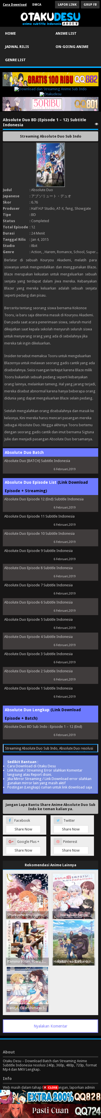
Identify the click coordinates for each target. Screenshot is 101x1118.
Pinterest (71, 845)
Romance (64, 252)
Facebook (22, 824)
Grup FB (90, 4)
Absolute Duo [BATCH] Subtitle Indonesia (37, 461)
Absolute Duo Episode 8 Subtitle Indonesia (38, 568)
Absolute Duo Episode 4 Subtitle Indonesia (38, 637)
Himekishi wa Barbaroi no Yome (74, 962)
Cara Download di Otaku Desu (31, 766)
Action (36, 252)
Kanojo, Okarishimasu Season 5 (28, 1008)
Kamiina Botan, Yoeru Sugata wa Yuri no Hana (28, 962)
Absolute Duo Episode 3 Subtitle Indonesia (38, 654)
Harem (50, 252)
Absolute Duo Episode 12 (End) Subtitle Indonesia (44, 499)
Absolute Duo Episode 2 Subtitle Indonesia (38, 671)
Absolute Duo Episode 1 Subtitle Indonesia (38, 688)
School (79, 252)
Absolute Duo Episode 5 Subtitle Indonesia (38, 619)
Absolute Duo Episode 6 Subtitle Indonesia (38, 602)
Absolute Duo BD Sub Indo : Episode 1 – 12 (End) (43, 726)
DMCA (36, 4)
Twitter (71, 824)
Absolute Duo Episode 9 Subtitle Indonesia (38, 551)
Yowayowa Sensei (74, 915)
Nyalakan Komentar (50, 1026)
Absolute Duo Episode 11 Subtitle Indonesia (39, 516)
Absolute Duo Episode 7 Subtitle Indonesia (38, 585)
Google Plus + (27, 845)
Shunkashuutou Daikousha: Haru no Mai (28, 915)
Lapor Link (67, 4)
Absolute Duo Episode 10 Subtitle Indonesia (39, 533)
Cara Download (15, 4)
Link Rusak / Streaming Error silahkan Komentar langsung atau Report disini (44, 772)
